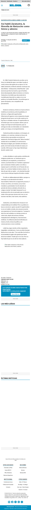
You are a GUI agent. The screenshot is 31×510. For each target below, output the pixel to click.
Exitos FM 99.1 (8, 470)
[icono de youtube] (9, 502)
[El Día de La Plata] (15, 5)
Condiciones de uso (8, 482)
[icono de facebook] (12, 502)
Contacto (8, 487)
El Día (9, 493)
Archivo (23, 470)
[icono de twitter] (15, 502)
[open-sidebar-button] (2, 5)
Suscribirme (16, 294)
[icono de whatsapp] (22, 502)
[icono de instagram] (19, 502)
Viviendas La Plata (8, 467)
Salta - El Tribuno (23, 482)
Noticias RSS (23, 472)
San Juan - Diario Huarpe (23, 487)
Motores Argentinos (8, 475)
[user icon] (29, 6)
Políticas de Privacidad (8, 484)
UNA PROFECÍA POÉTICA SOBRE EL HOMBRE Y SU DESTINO (14, 20)
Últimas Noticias (23, 467)
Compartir (24, 40)
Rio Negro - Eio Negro (23, 484)
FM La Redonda (8, 472)
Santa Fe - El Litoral (23, 489)
